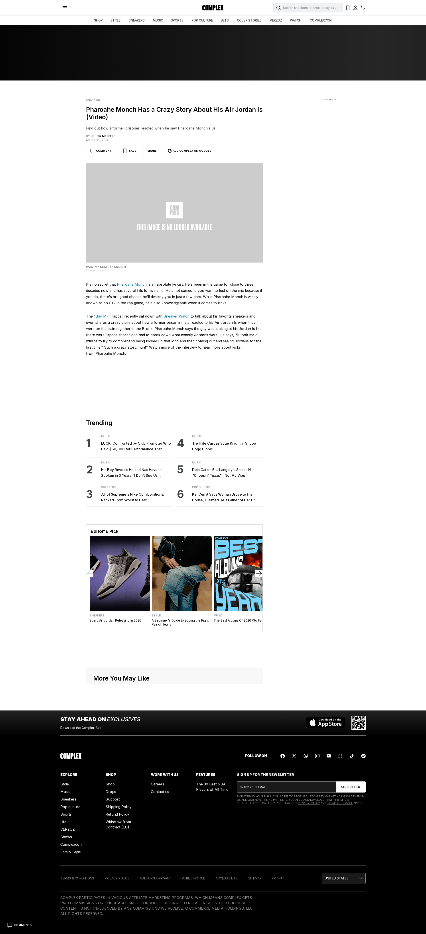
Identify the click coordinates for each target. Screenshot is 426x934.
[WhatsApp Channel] (306, 756)
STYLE (115, 20)
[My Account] (355, 7)
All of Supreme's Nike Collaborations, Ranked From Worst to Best (132, 497)
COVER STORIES (249, 20)
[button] (344, 878)
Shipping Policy (119, 806)
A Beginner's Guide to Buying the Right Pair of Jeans (180, 622)
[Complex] (213, 7)
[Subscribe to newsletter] (351, 787)
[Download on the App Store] (325, 723)
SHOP (98, 20)
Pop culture (70, 806)
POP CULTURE (202, 20)
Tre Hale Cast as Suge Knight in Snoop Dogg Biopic (224, 446)
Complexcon (71, 844)
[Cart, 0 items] (363, 7)
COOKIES (278, 878)
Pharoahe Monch (132, 284)
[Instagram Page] (317, 756)
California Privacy (155, 878)
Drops (111, 791)
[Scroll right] (258, 573)
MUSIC (158, 20)
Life (63, 822)
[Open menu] (64, 7)
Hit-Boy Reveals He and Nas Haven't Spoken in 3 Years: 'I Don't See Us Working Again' (131, 472)
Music (105, 436)
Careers (157, 784)
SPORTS (177, 20)
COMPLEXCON (321, 20)
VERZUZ (276, 20)
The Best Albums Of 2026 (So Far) (239, 620)
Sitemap (255, 878)
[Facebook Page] (282, 756)
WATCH (295, 20)
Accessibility (227, 878)
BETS (225, 20)
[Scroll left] (89, 573)
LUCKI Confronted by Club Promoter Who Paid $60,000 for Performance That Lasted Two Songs (136, 446)
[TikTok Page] (352, 756)
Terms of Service (340, 803)
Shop (110, 784)
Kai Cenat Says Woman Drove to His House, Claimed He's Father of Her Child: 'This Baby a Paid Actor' (226, 497)
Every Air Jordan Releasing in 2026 (115, 620)
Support (113, 799)
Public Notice (193, 878)
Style (156, 615)
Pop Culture (201, 487)
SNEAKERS (137, 20)
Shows (66, 837)
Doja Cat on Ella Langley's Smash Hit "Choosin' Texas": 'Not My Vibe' (222, 472)
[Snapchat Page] (340, 756)
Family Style (70, 852)
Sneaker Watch (176, 316)
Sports (66, 814)
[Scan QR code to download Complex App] (358, 723)
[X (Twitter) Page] (294, 756)
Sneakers (93, 99)
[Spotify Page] (363, 756)
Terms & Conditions (77, 878)
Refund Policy (117, 814)
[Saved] (348, 8)
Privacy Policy (309, 803)
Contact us (160, 791)
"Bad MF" (102, 316)
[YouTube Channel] (329, 756)
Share (152, 150)
